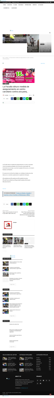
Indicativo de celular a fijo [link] (14, 324)
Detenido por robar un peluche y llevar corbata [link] (12, 370)
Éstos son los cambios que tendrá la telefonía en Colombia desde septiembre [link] (15, 330)
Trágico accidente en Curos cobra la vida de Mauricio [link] (7, 246)
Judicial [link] (5, 36)
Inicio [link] (4, 57)
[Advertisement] (27, 19)
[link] (3, 0)
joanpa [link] (6, 95)
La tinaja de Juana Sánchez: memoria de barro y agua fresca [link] (12, 364)
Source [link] (4, 188)
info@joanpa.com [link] (24, 388)
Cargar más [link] (12, 284)
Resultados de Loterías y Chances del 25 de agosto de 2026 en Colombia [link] (29, 246)
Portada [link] (42, 44)
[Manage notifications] (50, 395)
